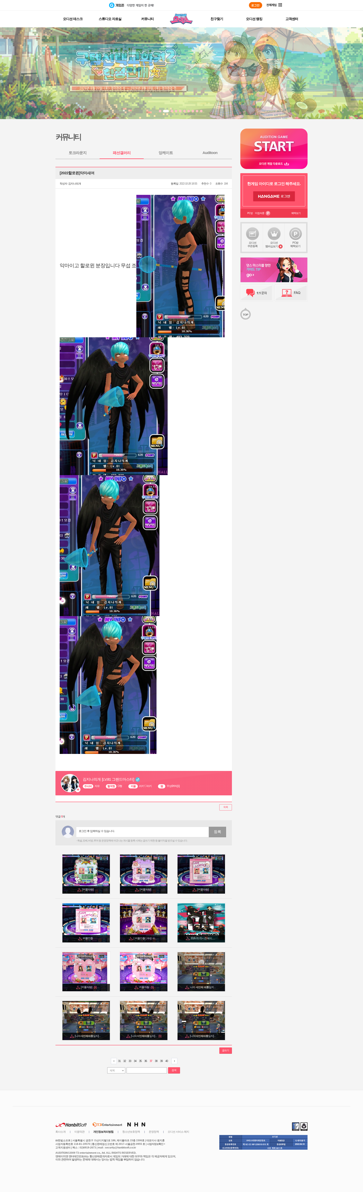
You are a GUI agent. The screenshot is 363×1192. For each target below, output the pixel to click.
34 (135, 1061)
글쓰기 (225, 1050)
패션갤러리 (122, 153)
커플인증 (88, 938)
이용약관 (79, 1131)
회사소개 (60, 1131)
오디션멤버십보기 (271, 244)
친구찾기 (216, 19)
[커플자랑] (88, 889)
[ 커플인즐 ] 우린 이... (146, 938)
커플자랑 (146, 987)
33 (130, 1061)
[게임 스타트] (274, 143)
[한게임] (92, 5)
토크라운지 (78, 153)
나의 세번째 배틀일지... (203, 987)
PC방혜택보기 (295, 244)
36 (145, 1061)
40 (166, 1061)
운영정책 (154, 1131)
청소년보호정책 (131, 1131)
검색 (174, 1070)
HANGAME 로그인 (274, 196)
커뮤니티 (147, 19)
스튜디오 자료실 (110, 19)
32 (124, 1061)
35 (140, 1061)
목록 (225, 807)
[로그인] (255, 5)
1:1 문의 (256, 292)
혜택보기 (296, 213)
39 (161, 1061)
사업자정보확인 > (156, 1144)
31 (119, 1061)
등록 (217, 832)
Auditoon (210, 153)
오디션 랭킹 (254, 19)
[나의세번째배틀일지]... (88, 1036)
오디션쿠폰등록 (252, 244)
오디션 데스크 (73, 19)
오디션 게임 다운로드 (274, 163)
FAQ (291, 292)
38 (156, 1061)
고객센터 (291, 19)
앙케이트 (166, 153)
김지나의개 (74, 183)
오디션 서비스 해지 (178, 1131)
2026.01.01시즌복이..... (203, 938)
